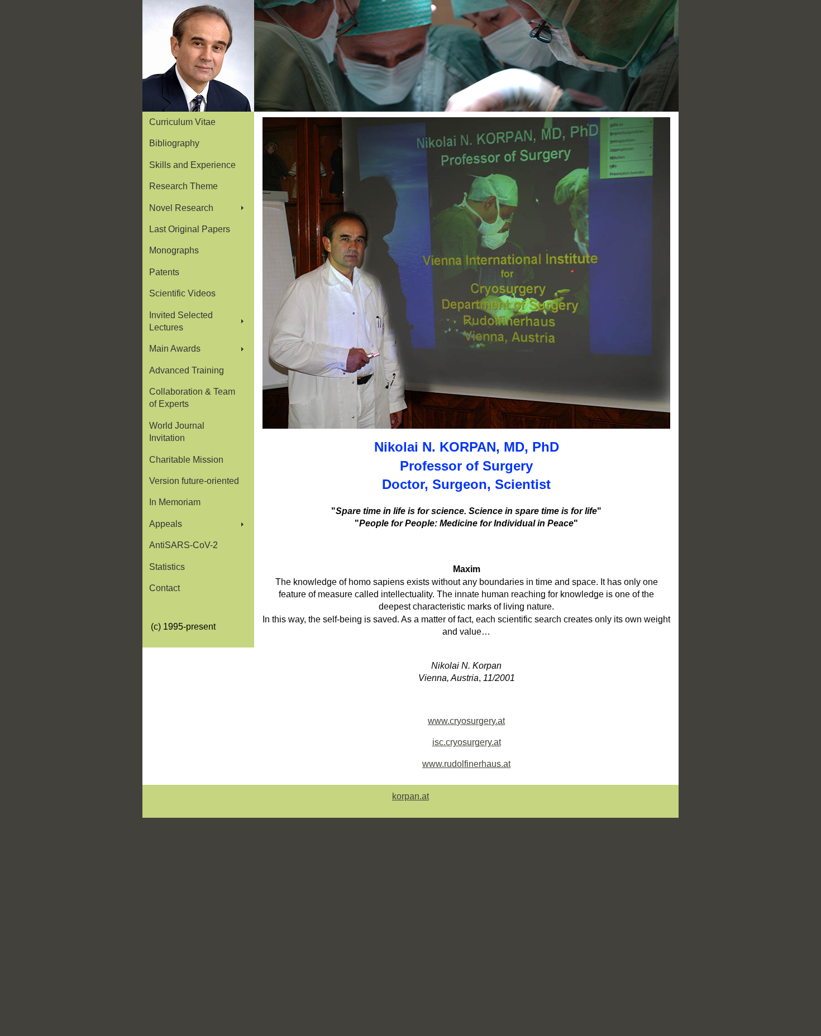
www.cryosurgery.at (466, 721)
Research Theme (183, 186)
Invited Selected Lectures (181, 321)
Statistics (167, 567)
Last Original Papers (189, 229)
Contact (164, 588)
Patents (164, 272)
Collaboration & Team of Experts (192, 398)
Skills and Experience (192, 165)
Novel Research (181, 208)
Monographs (174, 250)
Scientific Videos (182, 293)
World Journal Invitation (176, 432)
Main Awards (175, 348)
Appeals (165, 524)
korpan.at (410, 796)
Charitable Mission (186, 459)
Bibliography (174, 143)
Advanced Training (186, 370)
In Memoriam (175, 502)
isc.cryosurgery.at (466, 742)
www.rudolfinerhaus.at (466, 764)
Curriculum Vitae (182, 122)
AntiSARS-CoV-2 (183, 545)
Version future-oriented (194, 481)
